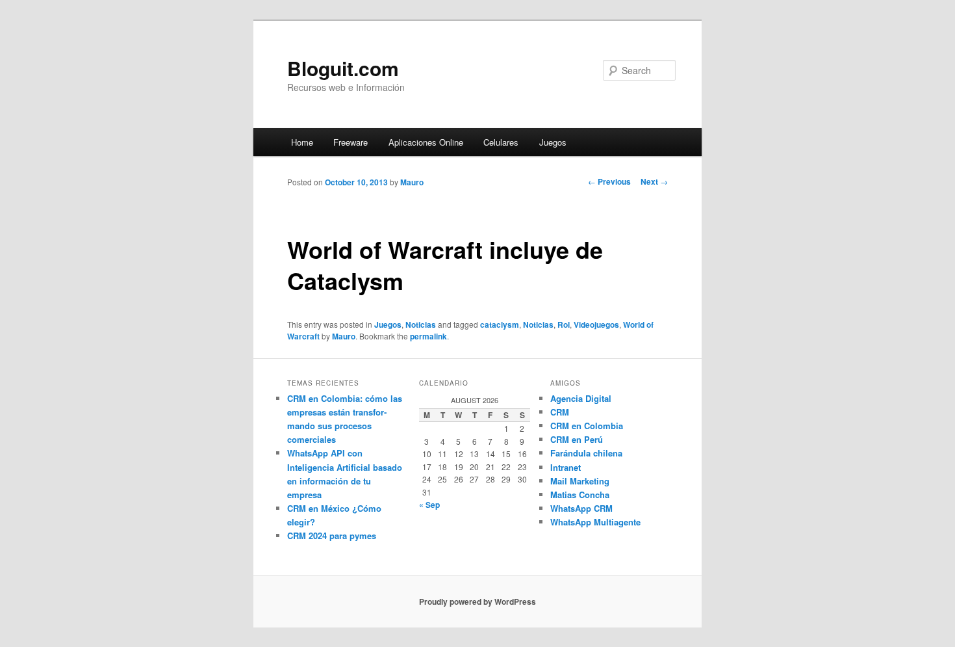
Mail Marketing (579, 481)
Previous (609, 181)
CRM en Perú (576, 439)
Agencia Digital (580, 398)
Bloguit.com (343, 68)
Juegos (553, 142)
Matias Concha (579, 494)
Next (654, 181)
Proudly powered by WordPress (477, 601)
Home (302, 142)
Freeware (350, 142)
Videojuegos (596, 324)
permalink (428, 336)
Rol (563, 324)
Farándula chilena (586, 453)
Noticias (420, 324)
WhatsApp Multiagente (595, 522)
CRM (559, 412)
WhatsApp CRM (581, 508)
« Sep (429, 504)
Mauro (412, 182)
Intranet (565, 467)
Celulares (500, 142)
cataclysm (499, 324)
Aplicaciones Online (425, 142)
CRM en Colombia (586, 425)
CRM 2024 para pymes (331, 535)
